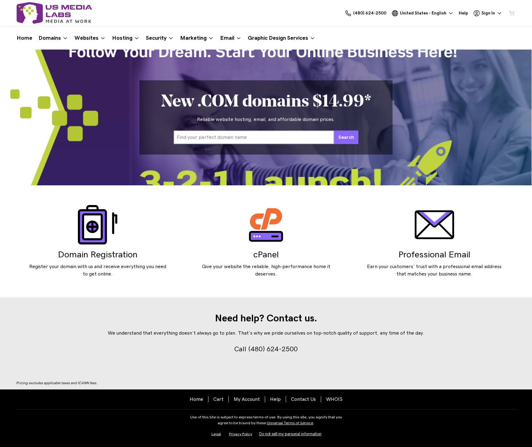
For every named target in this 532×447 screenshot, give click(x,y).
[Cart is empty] (511, 13)
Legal (216, 434)
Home (196, 399)
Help (275, 399)
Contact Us (303, 399)
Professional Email (434, 254)
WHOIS (334, 399)
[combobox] (253, 137)
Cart (218, 399)
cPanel (266, 254)
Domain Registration (98, 254)
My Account (247, 399)
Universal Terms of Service (290, 423)
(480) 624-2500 (273, 349)
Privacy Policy (240, 434)
